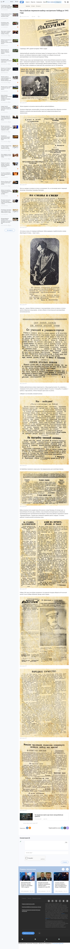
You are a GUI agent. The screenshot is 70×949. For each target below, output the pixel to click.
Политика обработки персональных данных (31, 906)
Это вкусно (38, 6)
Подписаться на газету (28, 933)
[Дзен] (64, 828)
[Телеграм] (62, 828)
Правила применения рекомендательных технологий (31, 910)
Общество (33, 2)
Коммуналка (39, 2)
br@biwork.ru (47, 918)
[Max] (67, 828)
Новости (28, 2)
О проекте (24, 898)
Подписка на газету (36, 898)
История (33, 6)
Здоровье (28, 6)
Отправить (64, 862)
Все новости (10, 230)
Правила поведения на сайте (28, 903)
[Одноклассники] (30, 828)
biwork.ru (63, 913)
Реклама (29, 898)
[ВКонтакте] (27, 828)
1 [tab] (44, 941)
